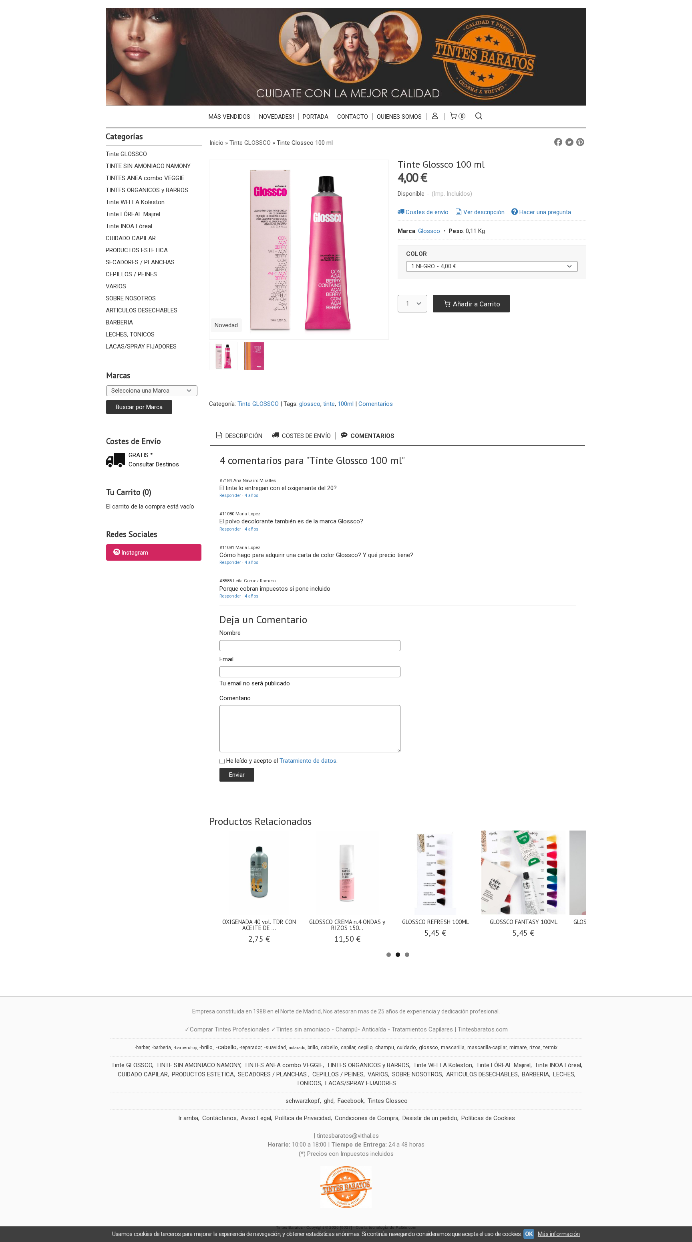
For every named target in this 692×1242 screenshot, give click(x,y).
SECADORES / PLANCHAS (140, 262)
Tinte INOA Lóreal (129, 226)
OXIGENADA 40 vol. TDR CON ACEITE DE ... (259, 925)
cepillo (365, 1047)
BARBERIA (119, 322)
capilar (348, 1047)
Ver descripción (484, 212)
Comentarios (375, 403)
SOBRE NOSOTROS (131, 298)
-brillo (206, 1047)
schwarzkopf (303, 1100)
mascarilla (453, 1047)
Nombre (230, 632)
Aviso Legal (256, 1118)
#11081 (226, 547)
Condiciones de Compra (366, 1118)
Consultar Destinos (154, 464)
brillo (313, 1047)
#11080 (226, 514)
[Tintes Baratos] (346, 56)
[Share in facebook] (558, 142)
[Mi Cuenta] (435, 116)
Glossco (429, 231)
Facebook (351, 1100)
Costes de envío (427, 212)
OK (529, 1234)
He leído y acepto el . (282, 760)
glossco (309, 403)
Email (226, 659)
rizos (535, 1047)
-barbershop (185, 1047)
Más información (559, 1234)
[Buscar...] (479, 116)
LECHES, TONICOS (130, 334)
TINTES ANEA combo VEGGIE (145, 178)
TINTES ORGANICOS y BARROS (147, 190)
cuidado (406, 1047)
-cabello (226, 1047)
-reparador (250, 1047)
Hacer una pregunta (545, 212)
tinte (329, 403)
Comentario (235, 698)
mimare (518, 1047)
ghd (329, 1100)
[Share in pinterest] (580, 142)
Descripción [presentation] (243, 436)
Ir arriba (188, 1118)
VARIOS (116, 286)
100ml (346, 403)
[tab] (238, 436)
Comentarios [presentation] (371, 436)
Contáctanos (219, 1118)
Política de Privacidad (303, 1118)
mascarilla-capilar (487, 1047)
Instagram (134, 553)
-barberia (161, 1047)
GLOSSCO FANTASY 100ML (523, 922)
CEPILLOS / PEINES (131, 274)
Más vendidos (229, 116)
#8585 (225, 581)
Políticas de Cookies (488, 1118)
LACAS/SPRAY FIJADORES (141, 346)
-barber (142, 1047)
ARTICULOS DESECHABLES (141, 310)
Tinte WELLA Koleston (135, 202)
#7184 (225, 480)
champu (384, 1047)
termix (550, 1047)
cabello (329, 1047)
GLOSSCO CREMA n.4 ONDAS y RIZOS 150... (347, 925)
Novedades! (276, 116)
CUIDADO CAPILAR (131, 238)
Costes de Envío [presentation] (305, 436)
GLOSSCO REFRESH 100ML (435, 922)
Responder (230, 495)
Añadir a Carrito (475, 304)
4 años (251, 495)
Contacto (352, 116)
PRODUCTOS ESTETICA (137, 250)
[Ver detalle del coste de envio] (117, 461)
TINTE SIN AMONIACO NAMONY (148, 166)
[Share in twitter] (569, 142)
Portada (315, 116)
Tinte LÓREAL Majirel (133, 214)
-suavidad (275, 1047)
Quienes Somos (399, 116)
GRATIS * (141, 455)
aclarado (297, 1047)
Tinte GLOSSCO (126, 154)
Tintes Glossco (388, 1100)
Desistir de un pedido (429, 1118)
